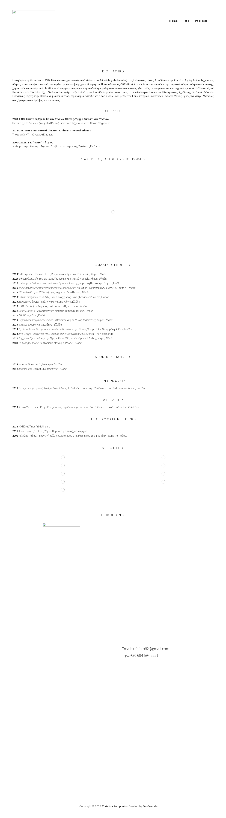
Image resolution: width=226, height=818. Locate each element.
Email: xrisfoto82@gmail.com (145, 649)
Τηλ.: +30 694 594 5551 (140, 655)
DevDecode (150, 806)
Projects (201, 20)
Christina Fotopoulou (114, 806)
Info (186, 20)
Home (173, 20)
